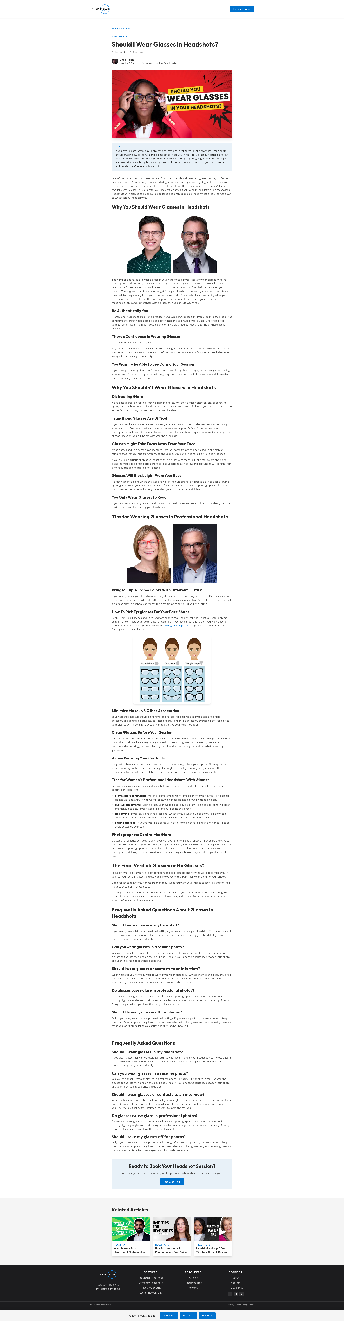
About (235, 1277)
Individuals (169, 1315)
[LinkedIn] (230, 1294)
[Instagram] (236, 1294)
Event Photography (151, 1292)
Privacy (231, 1305)
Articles (193, 1277)
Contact (235, 1282)
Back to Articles (122, 28)
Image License (248, 1305)
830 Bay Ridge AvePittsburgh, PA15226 (108, 1286)
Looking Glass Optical (175, 625)
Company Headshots (151, 1282)
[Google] (241, 1294)
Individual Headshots (151, 1277)
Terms (238, 1305)
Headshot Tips (193, 1282)
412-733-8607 (235, 1287)
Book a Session (241, 9)
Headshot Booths (151, 1287)
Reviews (193, 1287)
